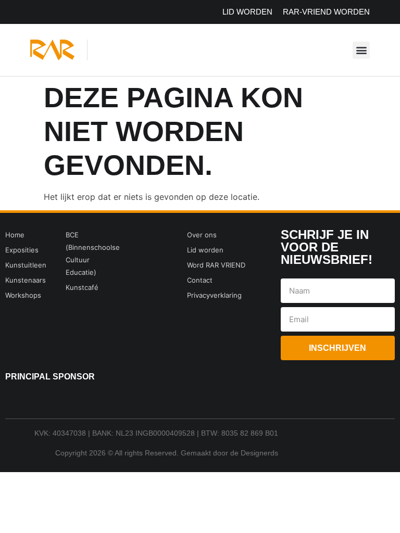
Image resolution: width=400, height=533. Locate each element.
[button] (361, 50)
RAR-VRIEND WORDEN (326, 11)
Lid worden (247, 11)
